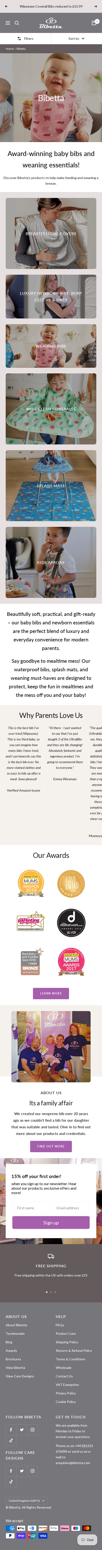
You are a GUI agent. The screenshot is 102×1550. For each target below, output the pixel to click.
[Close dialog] (92, 751)
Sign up (51, 791)
